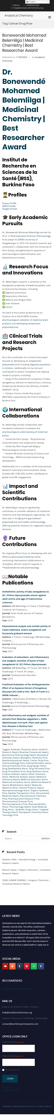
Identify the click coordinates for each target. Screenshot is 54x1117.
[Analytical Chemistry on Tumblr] (19, 966)
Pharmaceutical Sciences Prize (17, 801)
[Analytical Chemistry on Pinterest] (27, 966)
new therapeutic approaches (31, 514)
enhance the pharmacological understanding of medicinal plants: (25, 432)
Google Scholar (9, 208)
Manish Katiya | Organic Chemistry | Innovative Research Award (26, 871)
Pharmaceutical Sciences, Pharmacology (31, 236)
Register (6, 1087)
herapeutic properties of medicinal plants (24, 285)
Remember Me (12, 1069)
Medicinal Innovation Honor (16, 782)
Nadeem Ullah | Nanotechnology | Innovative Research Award (25, 861)
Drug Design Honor (36, 765)
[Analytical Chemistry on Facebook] (41, 966)
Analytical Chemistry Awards (17, 988)
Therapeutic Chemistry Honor (33, 812)
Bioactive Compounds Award (34, 752)
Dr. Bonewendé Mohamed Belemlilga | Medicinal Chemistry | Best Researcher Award (23, 109)
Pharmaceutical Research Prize (23, 798)
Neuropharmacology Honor (16, 790)
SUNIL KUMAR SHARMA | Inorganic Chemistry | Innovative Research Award (26, 882)
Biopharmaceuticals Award (15, 760)
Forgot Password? (11, 1090)
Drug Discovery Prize (39, 768)
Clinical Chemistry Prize (14, 765)
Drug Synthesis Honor (37, 771)
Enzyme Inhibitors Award (14, 774)
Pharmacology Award (20, 806)
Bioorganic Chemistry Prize (34, 757)
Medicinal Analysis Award (22, 776)
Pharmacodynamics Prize (14, 804)
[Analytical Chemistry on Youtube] (5, 966)
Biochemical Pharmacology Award (19, 755)
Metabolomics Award (20, 785)
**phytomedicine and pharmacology (20, 567)
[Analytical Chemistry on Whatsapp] (34, 966)
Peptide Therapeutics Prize (21, 793)
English (32, 2)
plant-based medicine (22, 556)
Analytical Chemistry (18, 15)
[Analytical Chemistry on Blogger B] (12, 966)
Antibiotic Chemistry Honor (24, 749)
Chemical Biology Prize (13, 763)
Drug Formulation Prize (14, 771)
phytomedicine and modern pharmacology (23, 522)
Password (12, 1056)
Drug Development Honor (15, 768)
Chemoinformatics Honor (38, 763)
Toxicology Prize (10, 815)
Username (13, 1042)
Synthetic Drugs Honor (27, 809)
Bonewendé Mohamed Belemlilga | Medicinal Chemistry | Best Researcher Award (24, 43)
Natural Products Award (31, 787)
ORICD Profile (9, 206)
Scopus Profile (9, 203)
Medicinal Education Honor (34, 779)
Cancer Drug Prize (39, 760)
